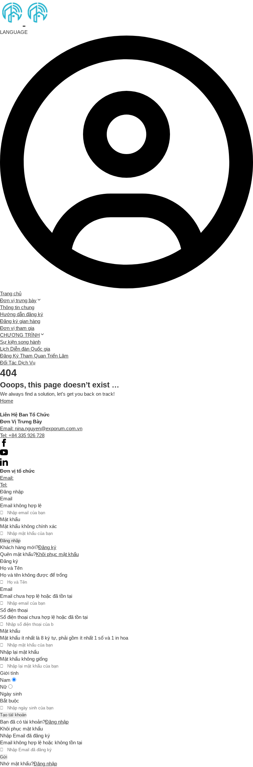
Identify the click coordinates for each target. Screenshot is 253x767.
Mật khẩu (10, 519)
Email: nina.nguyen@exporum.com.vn (41, 428)
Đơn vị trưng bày (18, 300)
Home (6, 401)
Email (6, 498)
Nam (6, 680)
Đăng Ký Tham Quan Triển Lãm (34, 355)
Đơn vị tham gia (17, 328)
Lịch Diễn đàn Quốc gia (25, 349)
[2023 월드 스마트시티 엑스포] (24, 21)
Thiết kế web (13, 407)
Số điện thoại (14, 610)
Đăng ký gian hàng (20, 321)
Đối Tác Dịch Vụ (17, 362)
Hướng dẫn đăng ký (21, 314)
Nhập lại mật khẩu (19, 652)
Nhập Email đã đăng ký (25, 735)
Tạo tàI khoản (13, 714)
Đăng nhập (10, 540)
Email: (7, 478)
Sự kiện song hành (20, 342)
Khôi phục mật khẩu (57, 554)
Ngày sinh (11, 694)
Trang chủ (10, 293)
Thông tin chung (17, 307)
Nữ (4, 687)
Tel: (3, 485)
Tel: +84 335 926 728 (22, 435)
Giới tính (9, 673)
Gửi (3, 756)
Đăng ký (47, 547)
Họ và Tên (11, 568)
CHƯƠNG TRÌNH (20, 335)
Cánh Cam (48, 407)
